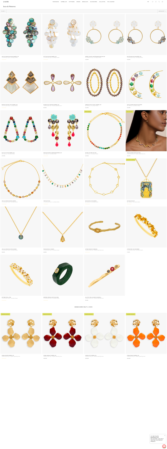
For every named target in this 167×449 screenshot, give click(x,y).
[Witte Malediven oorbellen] (62, 34)
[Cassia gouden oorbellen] (20, 333)
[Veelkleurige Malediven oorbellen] (20, 34)
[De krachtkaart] (146, 178)
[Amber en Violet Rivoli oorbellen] (104, 82)
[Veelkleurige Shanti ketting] (146, 130)
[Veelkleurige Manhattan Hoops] (146, 82)
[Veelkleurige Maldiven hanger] (20, 227)
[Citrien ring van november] (146, 227)
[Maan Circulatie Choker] (104, 178)
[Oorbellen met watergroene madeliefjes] (104, 34)
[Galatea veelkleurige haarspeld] (104, 275)
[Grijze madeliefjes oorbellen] (146, 34)
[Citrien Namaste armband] (104, 227)
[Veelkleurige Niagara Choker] (20, 178)
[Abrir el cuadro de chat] (164, 446)
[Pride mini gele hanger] (62, 227)
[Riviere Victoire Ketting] (104, 130)
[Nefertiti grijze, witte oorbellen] (20, 82)
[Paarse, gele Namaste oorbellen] (62, 82)
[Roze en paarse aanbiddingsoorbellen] (62, 130)
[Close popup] (165, 435)
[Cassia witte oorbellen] (104, 333)
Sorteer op (162, 11)
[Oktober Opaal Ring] (20, 275)
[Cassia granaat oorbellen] (62, 333)
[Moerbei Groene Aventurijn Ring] (62, 275)
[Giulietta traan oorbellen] (20, 130)
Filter (2, 11)
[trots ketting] (62, 178)
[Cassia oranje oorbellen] (146, 333)
